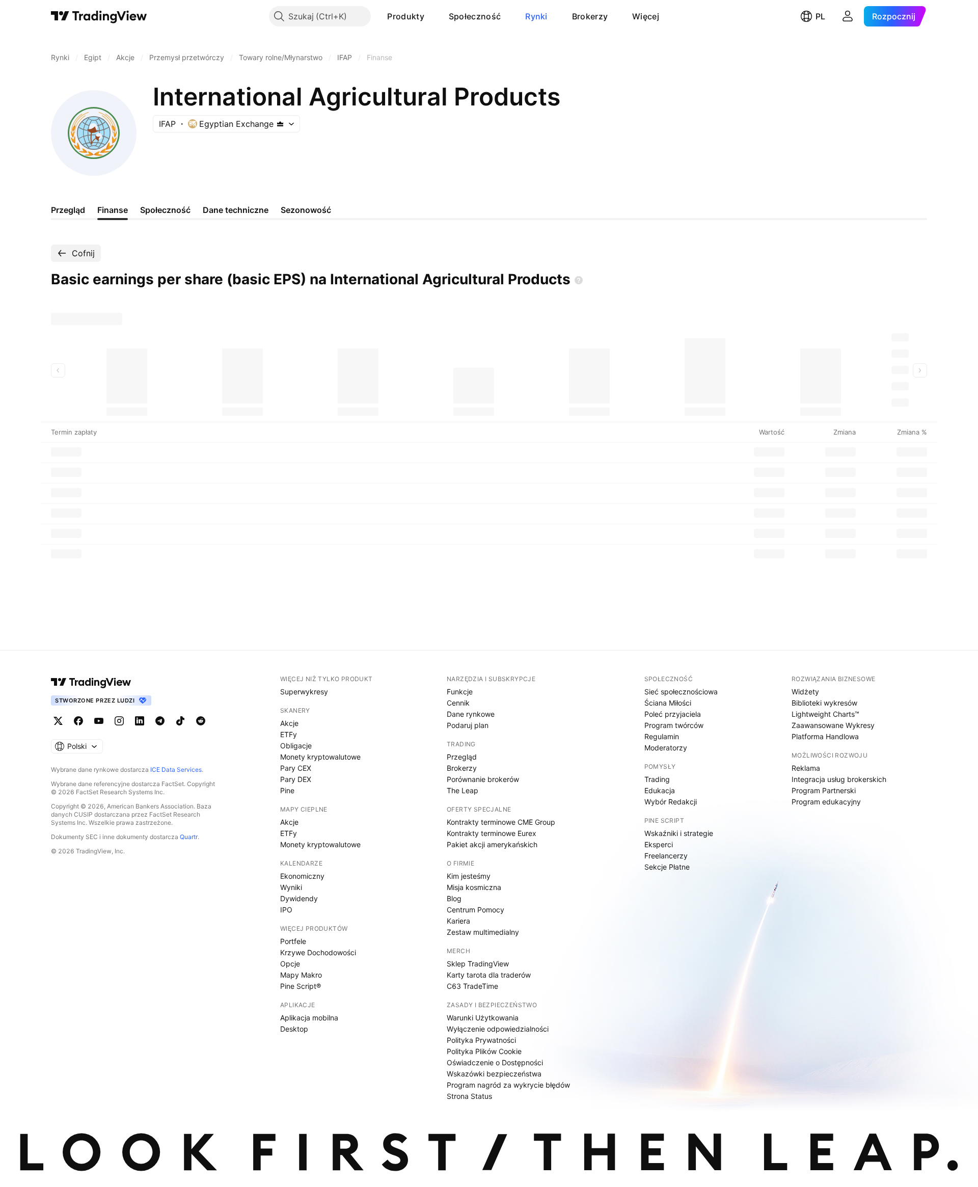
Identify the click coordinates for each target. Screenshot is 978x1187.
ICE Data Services (176, 769)
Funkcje (460, 691)
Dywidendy (299, 898)
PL (820, 16)
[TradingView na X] (58, 721)
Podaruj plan (467, 725)
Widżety (805, 691)
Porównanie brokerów (483, 779)
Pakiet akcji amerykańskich (492, 844)
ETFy (288, 734)
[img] (280, 123)
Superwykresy (304, 691)
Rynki (536, 16)
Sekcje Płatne (667, 866)
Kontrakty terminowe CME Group (501, 822)
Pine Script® (300, 986)
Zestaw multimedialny (483, 932)
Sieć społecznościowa (681, 691)
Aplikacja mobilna (309, 1017)
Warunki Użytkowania (483, 1017)
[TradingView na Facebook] (78, 721)
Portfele (293, 941)
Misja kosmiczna (474, 887)
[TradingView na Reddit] (201, 721)
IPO (286, 909)
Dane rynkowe (471, 714)
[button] (432, 16)
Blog (454, 898)
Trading (657, 779)
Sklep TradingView (478, 963)
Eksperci (658, 844)
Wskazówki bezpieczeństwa (494, 1073)
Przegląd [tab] (68, 210)
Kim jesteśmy (469, 876)
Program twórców (673, 725)
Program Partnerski (824, 790)
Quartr (189, 837)
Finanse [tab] (112, 210)
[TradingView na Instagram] (119, 721)
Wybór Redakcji (670, 801)
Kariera (458, 920)
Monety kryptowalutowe (320, 756)
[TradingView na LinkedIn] (139, 721)
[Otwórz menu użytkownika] (847, 16)
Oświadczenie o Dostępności (495, 1062)
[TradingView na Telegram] (160, 721)
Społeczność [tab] (165, 210)
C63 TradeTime (472, 986)
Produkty (405, 16)
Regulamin (661, 736)
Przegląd (462, 756)
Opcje (290, 963)
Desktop (294, 1028)
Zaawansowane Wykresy (833, 725)
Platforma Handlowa (825, 736)
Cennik (458, 702)
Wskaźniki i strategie (678, 833)
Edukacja (659, 790)
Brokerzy (590, 16)
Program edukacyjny (826, 801)
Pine (287, 790)
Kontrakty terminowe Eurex (491, 833)
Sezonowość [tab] (306, 210)
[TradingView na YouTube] (99, 721)
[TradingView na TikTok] (180, 721)
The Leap (462, 790)
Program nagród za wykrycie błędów (508, 1085)
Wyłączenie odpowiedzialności (498, 1028)
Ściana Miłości (667, 702)
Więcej (645, 16)
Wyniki (291, 887)
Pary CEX (295, 768)
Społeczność (475, 16)
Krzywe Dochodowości (318, 952)
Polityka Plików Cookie (484, 1051)
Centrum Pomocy (475, 909)
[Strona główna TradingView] (99, 16)
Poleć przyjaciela (672, 714)
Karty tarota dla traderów (489, 974)
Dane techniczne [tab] (235, 210)
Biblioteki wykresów (824, 702)
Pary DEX (295, 779)
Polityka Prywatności (481, 1040)
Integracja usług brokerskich (839, 779)
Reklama (806, 768)
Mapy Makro (301, 974)
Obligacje (296, 745)
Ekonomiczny (302, 876)
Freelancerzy (666, 855)
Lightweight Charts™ (825, 714)
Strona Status (469, 1096)
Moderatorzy (665, 747)
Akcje (289, 723)
